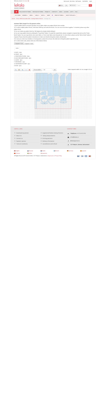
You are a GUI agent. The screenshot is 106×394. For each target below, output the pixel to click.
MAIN (17, 48)
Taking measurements (48, 135)
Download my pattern (22, 133)
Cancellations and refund (49, 144)
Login (90, 1)
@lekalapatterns (75, 141)
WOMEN (24, 15)
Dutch (43, 150)
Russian (31, 150)
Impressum (51, 155)
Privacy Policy (58, 155)
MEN (31, 15)
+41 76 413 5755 (81, 133)
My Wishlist (85, 1)
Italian (30, 153)
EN (61, 5)
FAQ (76, 11)
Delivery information (48, 141)
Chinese (17, 153)
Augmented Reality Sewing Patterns (52, 133)
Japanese (44, 153)
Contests (54, 11)
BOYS (42, 15)
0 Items (73, 5)
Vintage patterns (38, 11)
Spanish (84, 150)
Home (13, 18)
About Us (19, 135)
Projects (47, 11)
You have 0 (25, 1)
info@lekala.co (74, 137)
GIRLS (36, 15)
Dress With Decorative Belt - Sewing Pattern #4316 (29, 18)
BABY (48, 15)
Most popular (70, 15)
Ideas (60, 11)
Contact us (19, 138)
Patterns (18, 15)
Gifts (71, 11)
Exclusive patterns (25, 11)
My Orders (72, 1)
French (57, 150)
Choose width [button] (37, 69)
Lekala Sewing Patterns (22, 6)
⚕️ (52, 15)
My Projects (78, 1)
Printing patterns (47, 138)
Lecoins (66, 11)
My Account (66, 1)
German (70, 150)
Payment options (21, 141)
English (17, 150)
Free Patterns (59, 15)
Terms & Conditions (22, 144)
